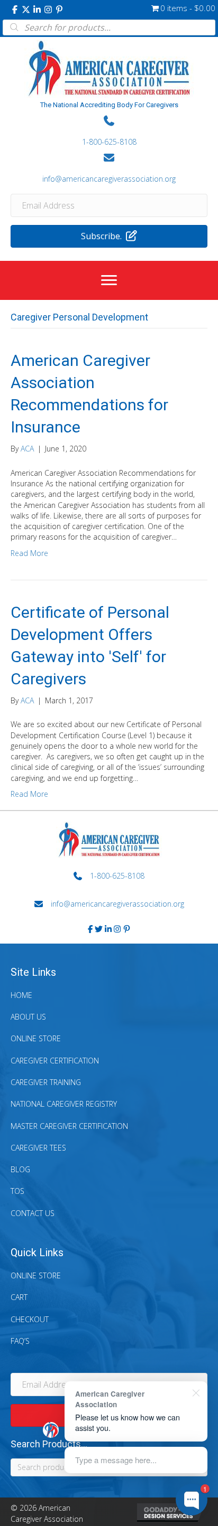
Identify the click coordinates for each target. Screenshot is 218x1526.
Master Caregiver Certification (69, 1126)
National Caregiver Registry (64, 1104)
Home (21, 995)
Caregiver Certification (55, 1061)
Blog (20, 1169)
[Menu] (109, 280)
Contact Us (32, 1213)
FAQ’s (20, 1341)
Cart (19, 1297)
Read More (29, 553)
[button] (15, 9)
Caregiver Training (46, 1082)
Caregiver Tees (38, 1148)
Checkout (30, 1319)
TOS (17, 1191)
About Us (28, 1017)
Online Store (36, 1038)
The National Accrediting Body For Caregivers (109, 105)
